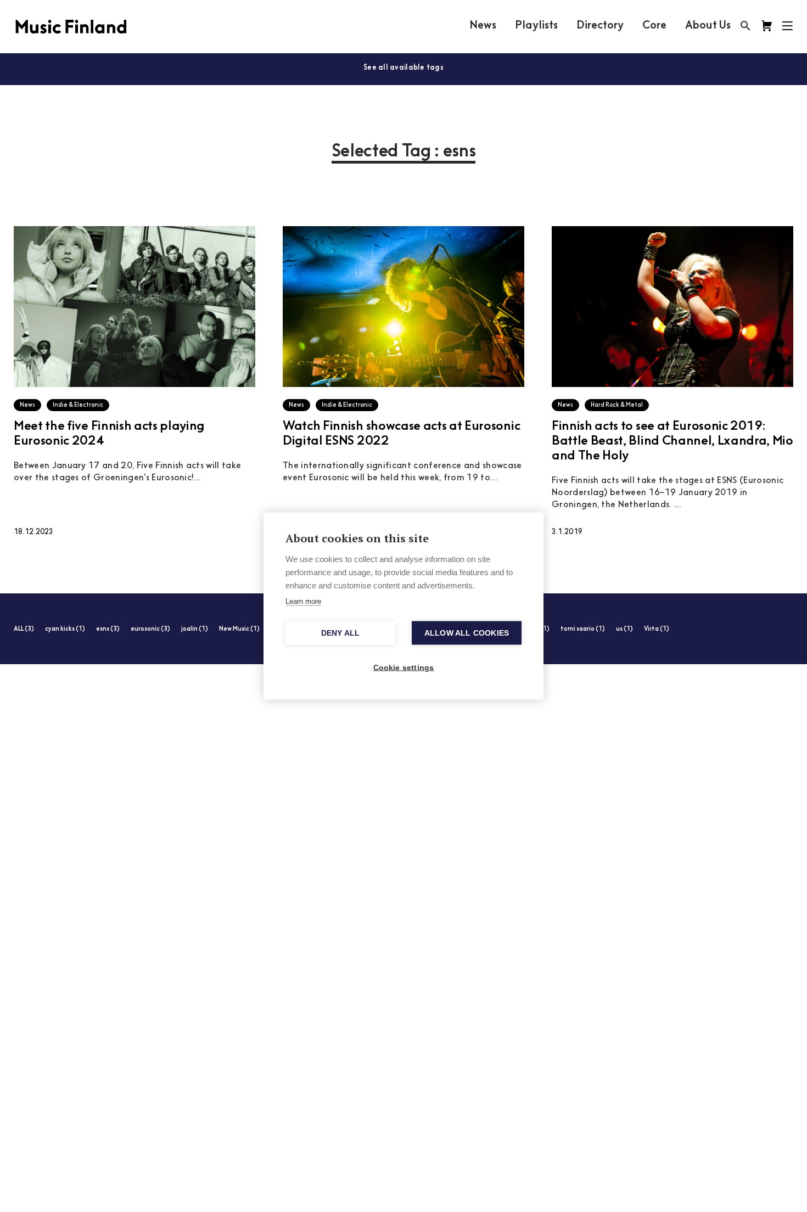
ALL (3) (24, 629)
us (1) (624, 629)
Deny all (340, 633)
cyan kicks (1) (65, 629)
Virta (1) (656, 629)
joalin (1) (194, 629)
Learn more (303, 601)
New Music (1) (239, 629)
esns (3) (108, 629)
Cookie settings (403, 668)
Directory (600, 25)
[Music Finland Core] (767, 25)
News (482, 25)
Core (654, 25)
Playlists (536, 25)
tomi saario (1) (583, 629)
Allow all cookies (466, 633)
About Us (708, 25)
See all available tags (403, 67)
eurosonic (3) (150, 629)
